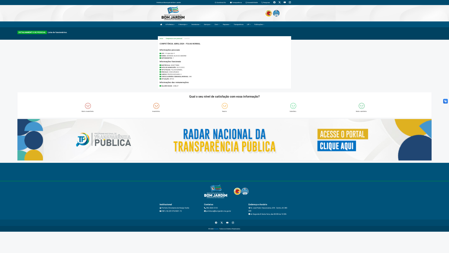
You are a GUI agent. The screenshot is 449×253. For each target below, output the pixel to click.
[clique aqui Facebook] (216, 223)
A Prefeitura (170, 24)
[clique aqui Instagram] (233, 223)
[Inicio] (161, 24)
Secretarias (195, 24)
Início (161, 38)
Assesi (216, 229)
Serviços (207, 24)
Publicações (258, 24)
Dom (216, 24)
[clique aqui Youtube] (227, 223)
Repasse (226, 24)
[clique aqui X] (222, 223)
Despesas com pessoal (174, 38)
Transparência (238, 24)
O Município (182, 24)
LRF (248, 24)
